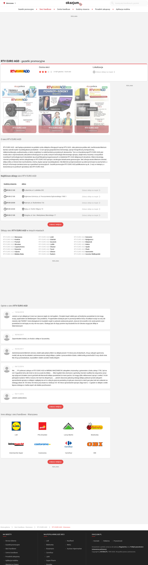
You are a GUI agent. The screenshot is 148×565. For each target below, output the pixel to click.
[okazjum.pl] (74, 3)
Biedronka (50, 545)
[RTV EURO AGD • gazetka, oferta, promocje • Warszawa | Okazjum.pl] (20, 71)
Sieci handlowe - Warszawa (23, 527)
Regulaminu (123, 547)
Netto (69, 545)
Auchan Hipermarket (74, 549)
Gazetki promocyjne (12, 545)
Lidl (47, 541)
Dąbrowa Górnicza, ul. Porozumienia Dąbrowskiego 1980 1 (46, 196)
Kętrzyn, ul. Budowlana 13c (34, 203)
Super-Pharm (51, 560)
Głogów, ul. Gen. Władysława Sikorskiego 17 (40, 215)
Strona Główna (10, 541)
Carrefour (49, 553)
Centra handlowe (11, 553)
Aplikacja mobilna (11, 560)
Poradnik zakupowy (12, 556)
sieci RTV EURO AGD (18, 176)
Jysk (48, 556)
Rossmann (50, 549)
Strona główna (5, 527)
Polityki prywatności (136, 547)
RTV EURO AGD (42, 527)
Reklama (106, 541)
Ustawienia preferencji (99, 549)
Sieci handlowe (10, 549)
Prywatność (118, 541)
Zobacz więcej (55, 224)
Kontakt (96, 541)
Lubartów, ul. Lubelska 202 (34, 190)
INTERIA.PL (104, 552)
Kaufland (70, 541)
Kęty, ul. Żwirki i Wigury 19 (34, 209)
